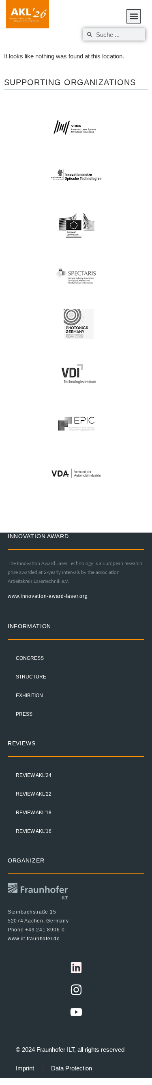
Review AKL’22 (33, 794)
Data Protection (71, 1068)
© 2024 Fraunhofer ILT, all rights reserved (70, 1049)
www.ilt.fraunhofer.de (34, 939)
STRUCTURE (31, 677)
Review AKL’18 (33, 812)
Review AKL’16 (33, 831)
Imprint (25, 1068)
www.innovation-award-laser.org (48, 596)
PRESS (24, 714)
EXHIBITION (29, 695)
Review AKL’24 (33, 775)
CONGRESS (30, 658)
